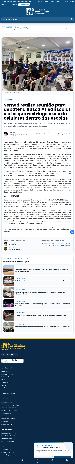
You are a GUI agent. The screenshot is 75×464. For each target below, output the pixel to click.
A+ (51, 1)
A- (56, 1)
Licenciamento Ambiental (8, 433)
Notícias (17, 27)
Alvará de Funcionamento (8, 408)
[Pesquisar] (71, 19)
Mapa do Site (4, 4)
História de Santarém (7, 377)
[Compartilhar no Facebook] (54, 134)
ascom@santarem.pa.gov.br (61, 245)
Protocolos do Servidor (8, 419)
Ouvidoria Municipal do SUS (9, 438)
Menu (13, 1)
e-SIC (3, 390)
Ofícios (3, 416)
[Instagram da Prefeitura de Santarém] (16, 354)
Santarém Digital (6, 413)
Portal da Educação (7, 374)
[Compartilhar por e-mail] (58, 134)
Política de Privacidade (7, 452)
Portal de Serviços (6, 402)
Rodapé (28, 1)
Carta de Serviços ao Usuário (9, 410)
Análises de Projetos (7, 424)
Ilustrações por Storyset (8, 455)
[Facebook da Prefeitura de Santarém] (3, 354)
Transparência (5, 382)
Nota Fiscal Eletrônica (7, 441)
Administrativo (13, 4)
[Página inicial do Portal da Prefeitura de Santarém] (37, 11)
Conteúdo (5, 1)
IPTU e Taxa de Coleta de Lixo (10, 405)
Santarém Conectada (7, 449)
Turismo (3, 385)
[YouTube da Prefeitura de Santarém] (12, 354)
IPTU (2, 444)
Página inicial (5, 371)
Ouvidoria (4, 388)
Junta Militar (5, 447)
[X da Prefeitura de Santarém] (8, 354)
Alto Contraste (43, 1)
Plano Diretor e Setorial (8, 436)
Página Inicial (8, 27)
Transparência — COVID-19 (9, 393)
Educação (25, 27)
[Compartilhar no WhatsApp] (49, 134)
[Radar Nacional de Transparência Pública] (12, 361)
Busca (20, 1)
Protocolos (4, 421)
